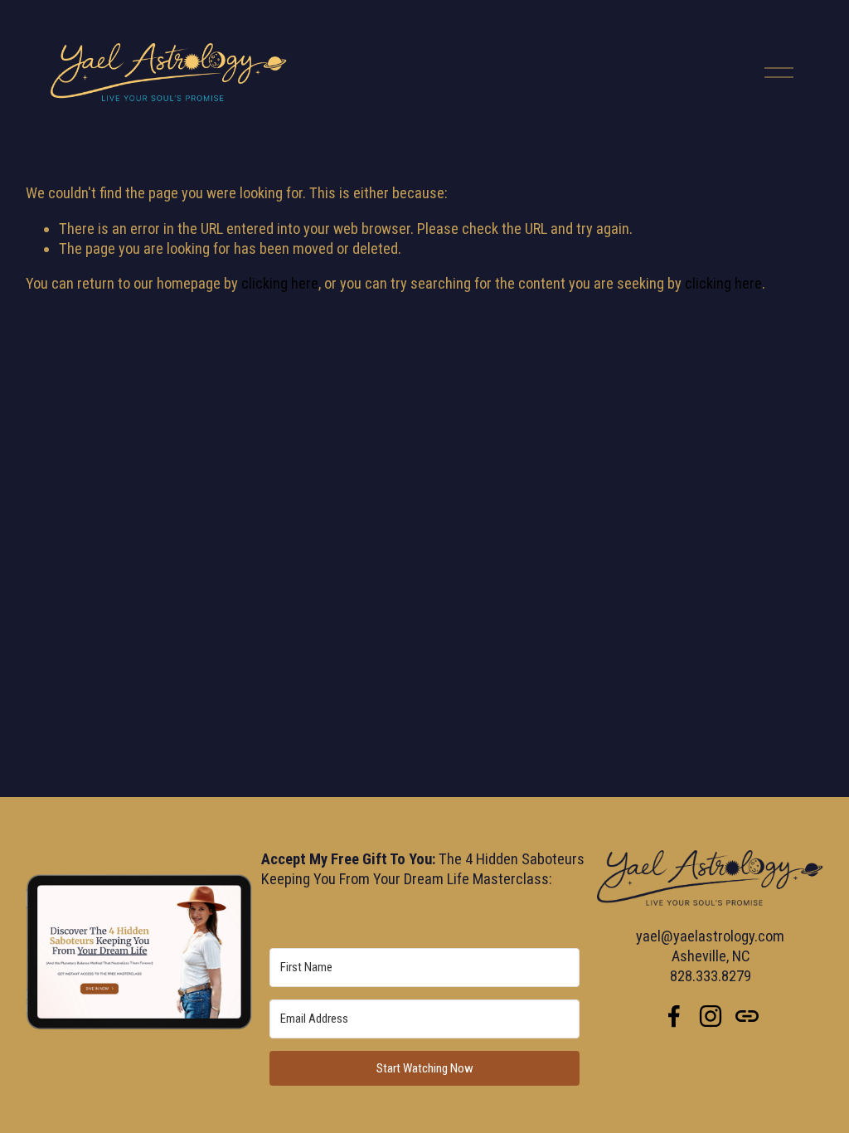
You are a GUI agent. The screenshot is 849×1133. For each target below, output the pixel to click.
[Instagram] (710, 1016)
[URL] (747, 1016)
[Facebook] (674, 1016)
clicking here (279, 284)
